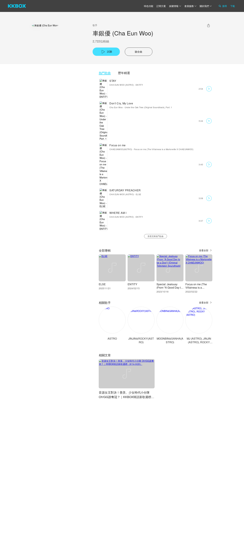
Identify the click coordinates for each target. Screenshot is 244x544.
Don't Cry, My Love (121, 103)
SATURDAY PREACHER (125, 190)
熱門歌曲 (105, 73)
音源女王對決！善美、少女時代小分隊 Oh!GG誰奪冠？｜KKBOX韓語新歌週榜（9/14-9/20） (125, 396)
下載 (232, 6)
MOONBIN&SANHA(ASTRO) (170, 340)
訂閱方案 (161, 6)
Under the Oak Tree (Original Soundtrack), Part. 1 (148, 107)
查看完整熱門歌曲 (155, 236)
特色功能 (148, 6)
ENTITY (139, 84)
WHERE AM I (117, 213)
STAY (112, 81)
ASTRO (112, 338)
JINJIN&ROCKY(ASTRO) (141, 340)
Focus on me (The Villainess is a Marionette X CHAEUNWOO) (163, 149)
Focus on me (117, 145)
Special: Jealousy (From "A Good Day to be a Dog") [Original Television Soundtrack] (170, 289)
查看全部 (203, 250)
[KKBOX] (17, 6)
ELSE (138, 194)
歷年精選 (124, 73)
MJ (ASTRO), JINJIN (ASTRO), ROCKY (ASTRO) (199, 342)
